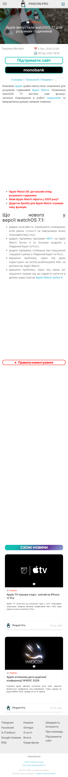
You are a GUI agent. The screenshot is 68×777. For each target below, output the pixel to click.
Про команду (54, 731)
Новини (28, 722)
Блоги (27, 737)
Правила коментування (35, 362)
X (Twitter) (8, 732)
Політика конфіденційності (34, 765)
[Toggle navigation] (5, 5)
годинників (54, 97)
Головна (17, 79)
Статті (27, 732)
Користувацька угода (34, 762)
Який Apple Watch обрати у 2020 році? (34, 199)
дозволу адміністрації (45, 774)
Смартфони (31, 742)
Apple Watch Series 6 (49, 277)
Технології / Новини (38, 79)
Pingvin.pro (37, 3)
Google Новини (11, 737)
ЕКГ (49, 238)
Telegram (7, 722)
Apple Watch (40, 90)
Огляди (28, 727)
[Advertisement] (34, 152)
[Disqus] (34, 411)
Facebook (7, 727)
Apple (18, 86)
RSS (3, 742)
